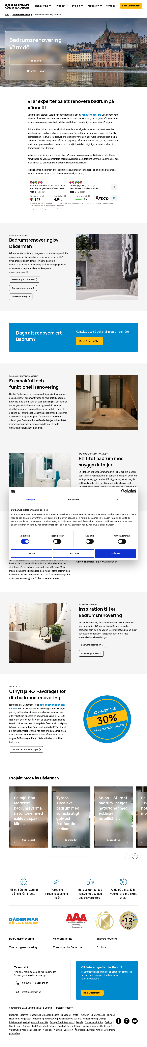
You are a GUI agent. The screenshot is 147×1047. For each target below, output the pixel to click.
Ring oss (36, 60)
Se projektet (28, 840)
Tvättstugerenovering (23, 947)
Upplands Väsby (90, 1026)
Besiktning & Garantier (23, 279)
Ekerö (56, 1015)
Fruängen (84, 1015)
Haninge (110, 1015)
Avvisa (31, 553)
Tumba (61, 1026)
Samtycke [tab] (30, 499)
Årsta (91, 1030)
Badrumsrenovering (22, 14)
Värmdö (58, 1030)
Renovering (41, 5)
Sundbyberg (15, 1026)
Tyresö (70, 1026)
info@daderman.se (31, 992)
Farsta (75, 1015)
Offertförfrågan (36, 71)
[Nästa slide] (135, 856)
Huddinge (14, 1018)
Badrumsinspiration (91, 644)
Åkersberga (81, 1030)
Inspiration (93, 5)
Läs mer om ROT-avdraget (25, 749)
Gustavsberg (97, 1015)
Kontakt (110, 5)
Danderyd (35, 1015)
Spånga (108, 1022)
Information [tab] (73, 499)
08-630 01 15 (29, 982)
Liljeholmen (15, 1022)
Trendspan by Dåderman (68, 947)
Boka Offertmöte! (131, 5)
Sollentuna (90, 1022)
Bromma (24, 1015)
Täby (77, 1026)
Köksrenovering (19, 296)
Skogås (79, 1022)
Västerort (68, 1030)
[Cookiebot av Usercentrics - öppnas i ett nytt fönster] (123, 491)
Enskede (65, 1015)
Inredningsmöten (90, 653)
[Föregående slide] (127, 856)
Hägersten (26, 1018)
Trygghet (60, 5)
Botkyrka (13, 1015)
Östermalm (109, 1030)
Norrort (34, 1022)
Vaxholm (37, 1030)
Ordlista (101, 947)
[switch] (57, 541)
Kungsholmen (90, 1018)
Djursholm (46, 1015)
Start (7, 14)
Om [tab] (116, 499)
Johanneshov (65, 1018)
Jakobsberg (51, 1018)
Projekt (76, 5)
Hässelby (38, 1018)
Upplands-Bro (107, 1026)
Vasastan (26, 1030)
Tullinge (52, 1026)
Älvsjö (99, 1030)
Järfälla (77, 1018)
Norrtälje (43, 1022)
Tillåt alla (115, 553)
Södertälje (41, 1026)
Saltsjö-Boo (56, 1022)
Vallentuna (14, 1030)
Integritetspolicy (64, 1007)
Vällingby (47, 1030)
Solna (100, 1022)
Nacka (26, 1022)
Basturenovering (107, 938)
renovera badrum (91, 114)
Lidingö (102, 1018)
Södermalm (29, 1026)
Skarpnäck (68, 1022)
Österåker (15, 1033)
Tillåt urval (73, 553)
